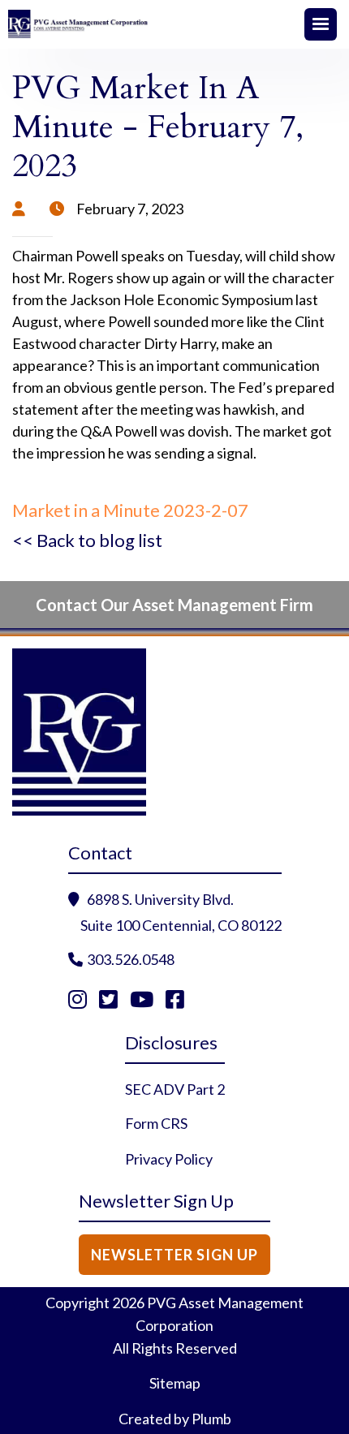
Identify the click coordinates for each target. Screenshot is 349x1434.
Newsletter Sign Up (174, 1255)
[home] (154, 24)
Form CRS (156, 1123)
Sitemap (174, 1383)
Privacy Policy (169, 1159)
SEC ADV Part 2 (175, 1089)
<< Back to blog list (87, 540)
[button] (320, 24)
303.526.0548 (130, 959)
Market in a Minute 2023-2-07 (130, 510)
